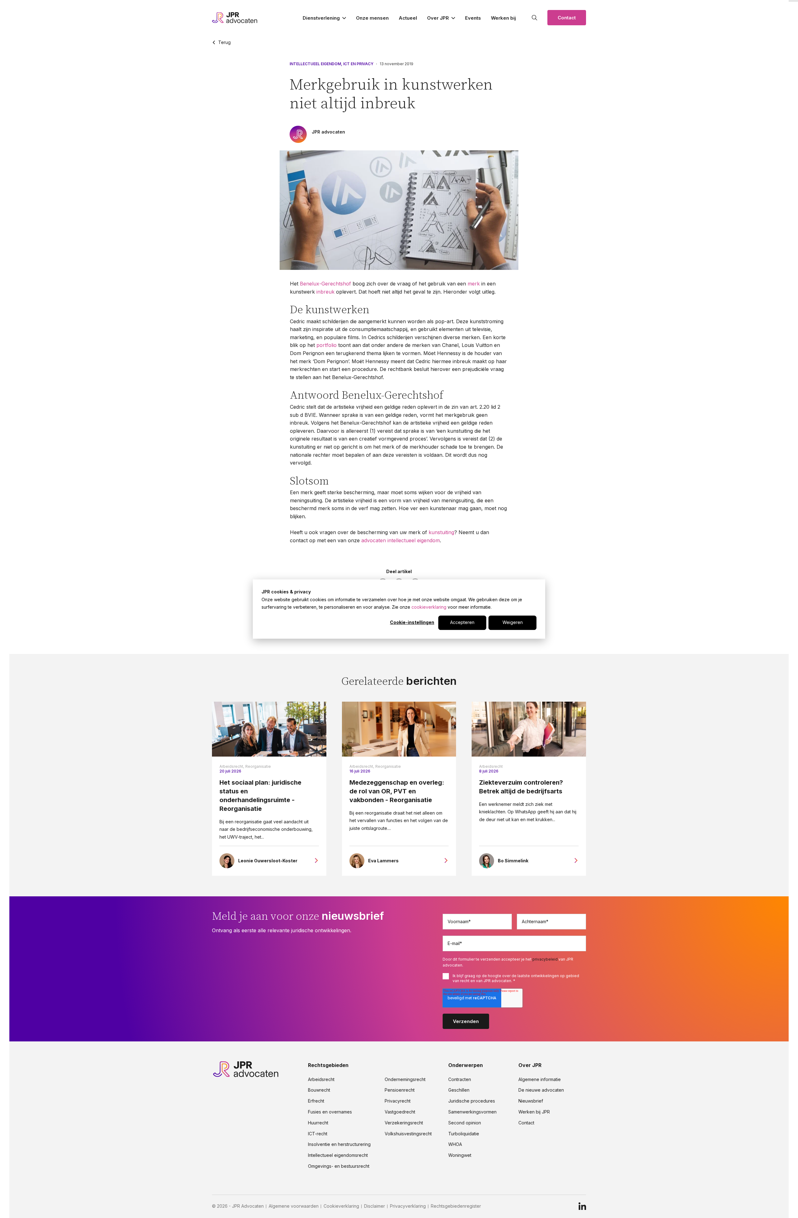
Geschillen (458, 1090)
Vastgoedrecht (400, 1111)
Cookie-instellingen (412, 622)
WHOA (455, 1144)
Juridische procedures (471, 1101)
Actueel (408, 18)
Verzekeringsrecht (404, 1122)
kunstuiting (441, 532)
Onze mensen (372, 18)
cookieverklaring (428, 607)
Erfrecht (316, 1101)
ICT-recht (317, 1133)
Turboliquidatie (463, 1133)
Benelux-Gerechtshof (325, 283)
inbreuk (325, 292)
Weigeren (512, 622)
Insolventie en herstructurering (339, 1144)
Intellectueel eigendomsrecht (338, 1155)
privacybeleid (545, 959)
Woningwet (459, 1155)
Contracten (459, 1079)
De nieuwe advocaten (541, 1090)
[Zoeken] (534, 18)
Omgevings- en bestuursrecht (338, 1166)
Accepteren (462, 622)
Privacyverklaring (408, 1206)
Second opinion (464, 1122)
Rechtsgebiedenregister (456, 1206)
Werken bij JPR (534, 1111)
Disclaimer (374, 1206)
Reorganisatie (258, 766)
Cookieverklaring (341, 1206)
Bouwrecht (319, 1090)
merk (474, 283)
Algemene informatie (539, 1079)
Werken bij (503, 18)
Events (473, 18)
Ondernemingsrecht (405, 1079)
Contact (567, 18)
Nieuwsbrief (530, 1101)
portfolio (326, 345)
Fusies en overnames (330, 1111)
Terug (224, 42)
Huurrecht (318, 1122)
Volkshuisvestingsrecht (408, 1133)
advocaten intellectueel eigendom (400, 540)
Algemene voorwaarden (294, 1206)
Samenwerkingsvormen (472, 1111)
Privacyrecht (398, 1101)
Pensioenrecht (400, 1090)
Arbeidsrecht (491, 766)
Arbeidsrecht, (231, 766)
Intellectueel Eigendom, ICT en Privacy (331, 64)
